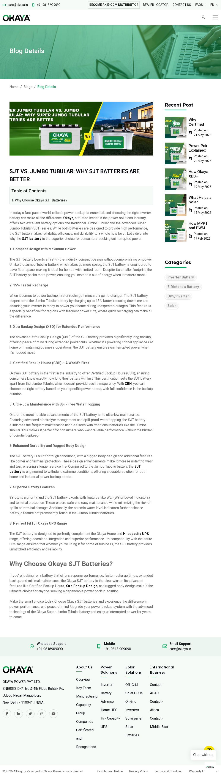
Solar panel (133, 718)
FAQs (199, 4)
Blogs (28, 87)
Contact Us (182, 4)
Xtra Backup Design (82, 586)
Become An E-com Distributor (113, 4)
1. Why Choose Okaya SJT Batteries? (39, 200)
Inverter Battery (180, 277)
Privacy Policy (138, 771)
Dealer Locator (155, 4)
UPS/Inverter (178, 296)
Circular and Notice (110, 771)
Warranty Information (203, 771)
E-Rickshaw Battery (183, 287)
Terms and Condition (168, 771)
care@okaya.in (180, 649)
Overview (83, 679)
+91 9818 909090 (117, 649)
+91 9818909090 (50, 649)
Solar (171, 306)
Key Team (83, 688)
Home (14, 87)
